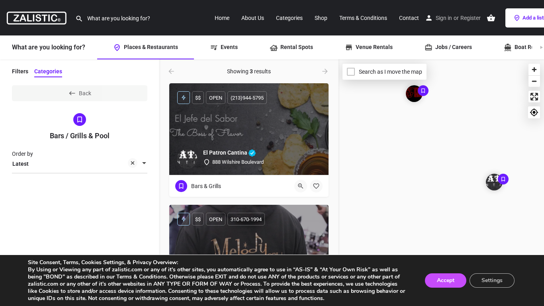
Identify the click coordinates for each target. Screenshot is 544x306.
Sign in (444, 18)
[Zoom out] (534, 81)
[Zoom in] (534, 69)
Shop (321, 18)
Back (85, 93)
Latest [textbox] (20, 164)
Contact (409, 18)
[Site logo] (37, 17)
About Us (252, 18)
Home (222, 18)
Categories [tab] (48, 71)
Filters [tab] (20, 71)
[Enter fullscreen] (534, 96)
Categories (289, 18)
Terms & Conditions (363, 18)
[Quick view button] (300, 186)
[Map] (441, 183)
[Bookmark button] (316, 186)
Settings (492, 280)
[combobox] (79, 163)
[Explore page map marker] (494, 182)
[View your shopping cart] (491, 18)
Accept (445, 280)
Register (470, 18)
